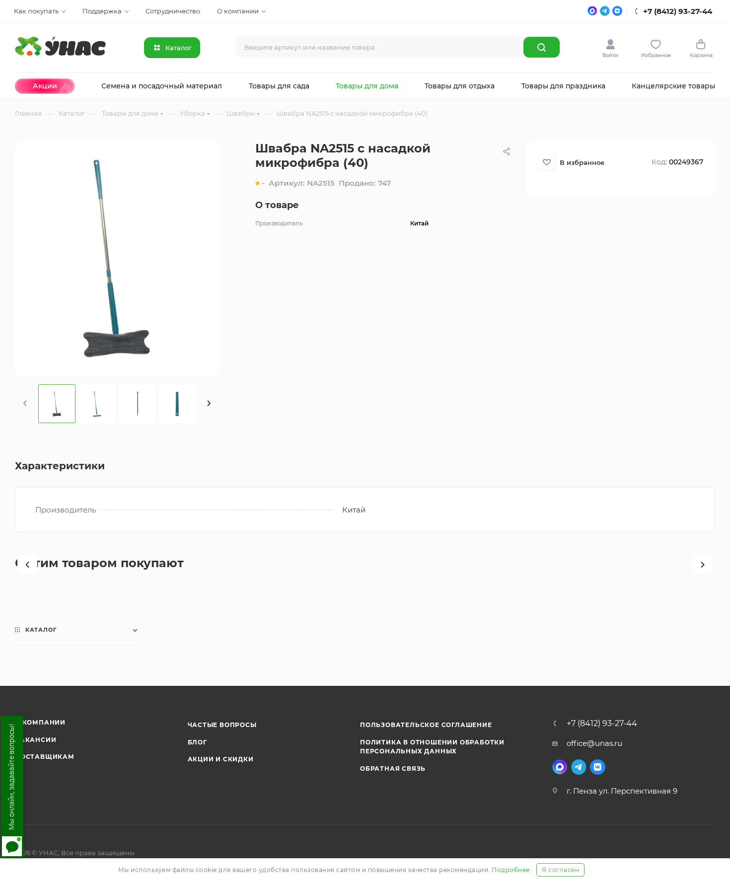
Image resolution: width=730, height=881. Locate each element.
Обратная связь (393, 768)
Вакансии (35, 739)
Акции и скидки (221, 759)
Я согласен (560, 870)
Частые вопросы (222, 725)
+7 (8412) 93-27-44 (602, 724)
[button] (27, 565)
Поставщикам (44, 756)
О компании (40, 722)
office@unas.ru (594, 743)
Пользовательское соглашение (426, 725)
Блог (197, 742)
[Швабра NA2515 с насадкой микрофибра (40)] (117, 257)
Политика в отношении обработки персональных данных (432, 746)
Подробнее (511, 870)
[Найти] (541, 47)
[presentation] (25, 404)
